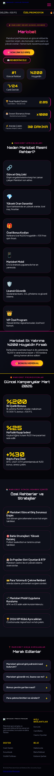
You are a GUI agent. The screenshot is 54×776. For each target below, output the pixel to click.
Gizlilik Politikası (9, 756)
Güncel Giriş (7, 771)
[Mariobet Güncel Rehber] (17, 5)
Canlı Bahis (38, 731)
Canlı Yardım (8, 748)
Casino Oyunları (40, 735)
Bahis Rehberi (39, 752)
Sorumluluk (7, 752)
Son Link (37, 727)
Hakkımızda (38, 748)
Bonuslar (16, 771)
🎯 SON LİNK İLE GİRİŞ (18, 52)
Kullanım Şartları (40, 756)
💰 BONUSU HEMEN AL (27, 363)
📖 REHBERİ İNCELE (17, 60)
